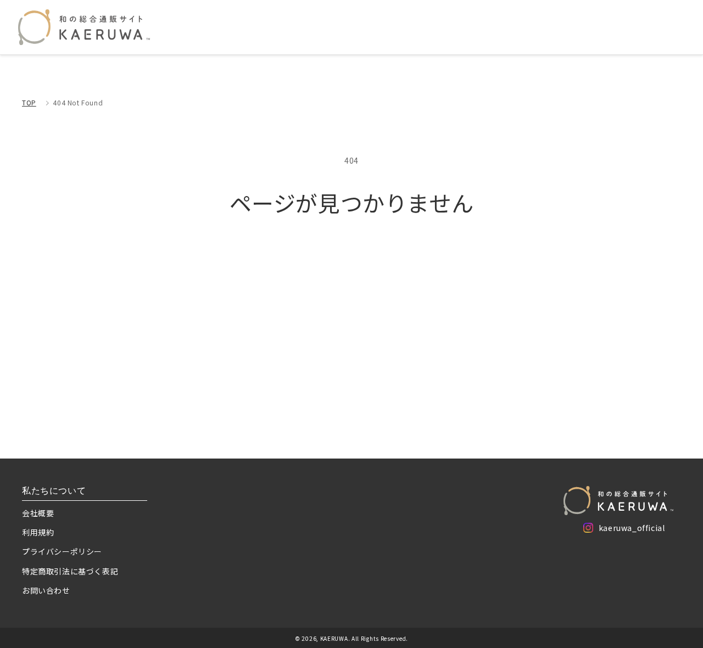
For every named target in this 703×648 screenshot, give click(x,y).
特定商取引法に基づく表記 (70, 571)
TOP (29, 102)
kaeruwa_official (632, 529)
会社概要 (38, 512)
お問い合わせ (46, 590)
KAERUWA (334, 638)
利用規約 (38, 532)
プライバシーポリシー (62, 551)
